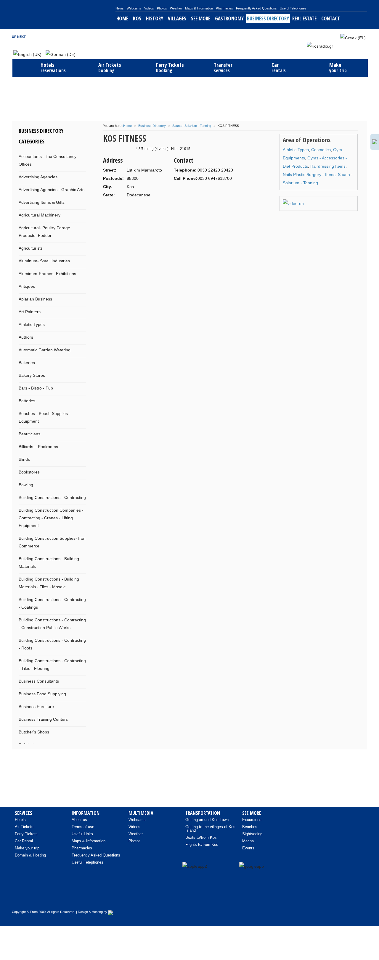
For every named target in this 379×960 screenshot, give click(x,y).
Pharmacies (224, 8)
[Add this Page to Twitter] (198, 220)
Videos (149, 8)
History (154, 18)
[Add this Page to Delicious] (134, 220)
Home (122, 18)
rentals (279, 67)
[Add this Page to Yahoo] (125, 220)
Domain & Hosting (30, 855)
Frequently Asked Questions (256, 8)
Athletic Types (296, 149)
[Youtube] (335, 898)
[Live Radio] (359, 898)
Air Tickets (24, 827)
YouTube (328, 36)
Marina (248, 841)
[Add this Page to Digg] (152, 220)
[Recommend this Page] (207, 220)
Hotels (20, 819)
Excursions (251, 819)
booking (109, 67)
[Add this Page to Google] (106, 220)
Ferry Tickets (26, 834)
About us (79, 819)
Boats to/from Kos (201, 837)
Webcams (134, 8)
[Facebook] (322, 898)
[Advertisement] (189, 98)
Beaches (249, 827)
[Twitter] (347, 898)
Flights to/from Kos (201, 844)
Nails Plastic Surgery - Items (309, 174)
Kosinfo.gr (63, 14)
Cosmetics (321, 149)
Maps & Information (199, 8)
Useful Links (82, 834)
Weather (176, 8)
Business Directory (268, 18)
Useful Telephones (293, 8)
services (223, 67)
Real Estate (304, 18)
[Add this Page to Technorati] (115, 220)
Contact (330, 18)
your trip (338, 67)
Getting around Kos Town (207, 819)
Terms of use (83, 827)
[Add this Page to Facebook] (161, 220)
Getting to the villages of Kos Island (210, 829)
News (119, 8)
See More (200, 18)
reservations (53, 67)
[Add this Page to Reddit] (170, 220)
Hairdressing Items (328, 166)
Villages (177, 18)
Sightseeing (252, 834)
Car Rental (24, 841)
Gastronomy (229, 18)
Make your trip (27, 848)
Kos (137, 18)
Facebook (312, 36)
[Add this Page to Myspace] (180, 220)
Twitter (320, 36)
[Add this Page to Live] (189, 220)
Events (248, 848)
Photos (162, 8)
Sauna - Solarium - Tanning (191, 125)
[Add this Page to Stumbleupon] (143, 220)
